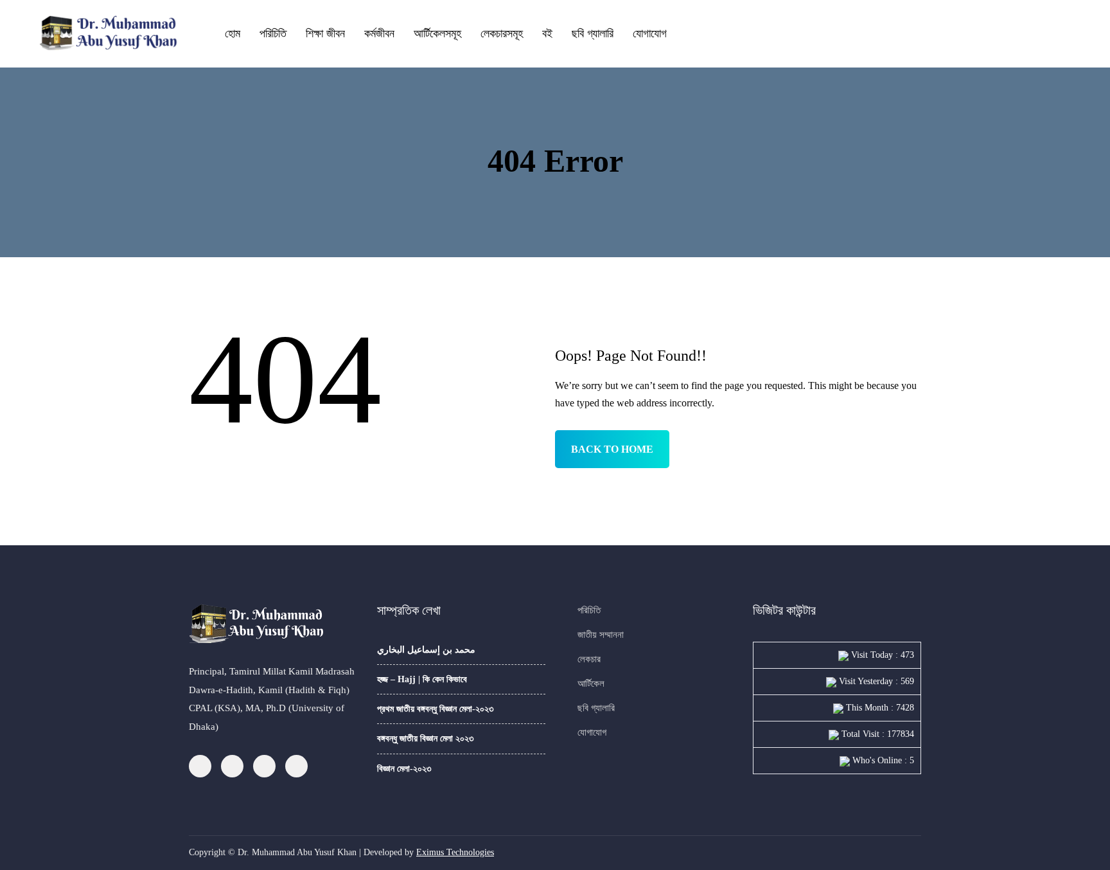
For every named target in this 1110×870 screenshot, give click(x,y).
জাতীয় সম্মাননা (600, 635)
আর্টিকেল (590, 683)
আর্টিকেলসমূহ (437, 33)
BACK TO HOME (612, 449)
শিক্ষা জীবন (325, 33)
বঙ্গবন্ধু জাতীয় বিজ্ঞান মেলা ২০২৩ (425, 738)
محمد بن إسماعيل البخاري (426, 650)
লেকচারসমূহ (501, 33)
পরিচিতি (273, 33)
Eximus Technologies (455, 852)
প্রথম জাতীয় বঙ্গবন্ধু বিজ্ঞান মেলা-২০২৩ (435, 709)
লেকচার (589, 659)
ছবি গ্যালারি (592, 33)
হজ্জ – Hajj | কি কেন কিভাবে (422, 679)
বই (547, 33)
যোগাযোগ (650, 33)
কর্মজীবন (379, 33)
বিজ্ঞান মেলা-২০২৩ (404, 769)
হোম (232, 33)
